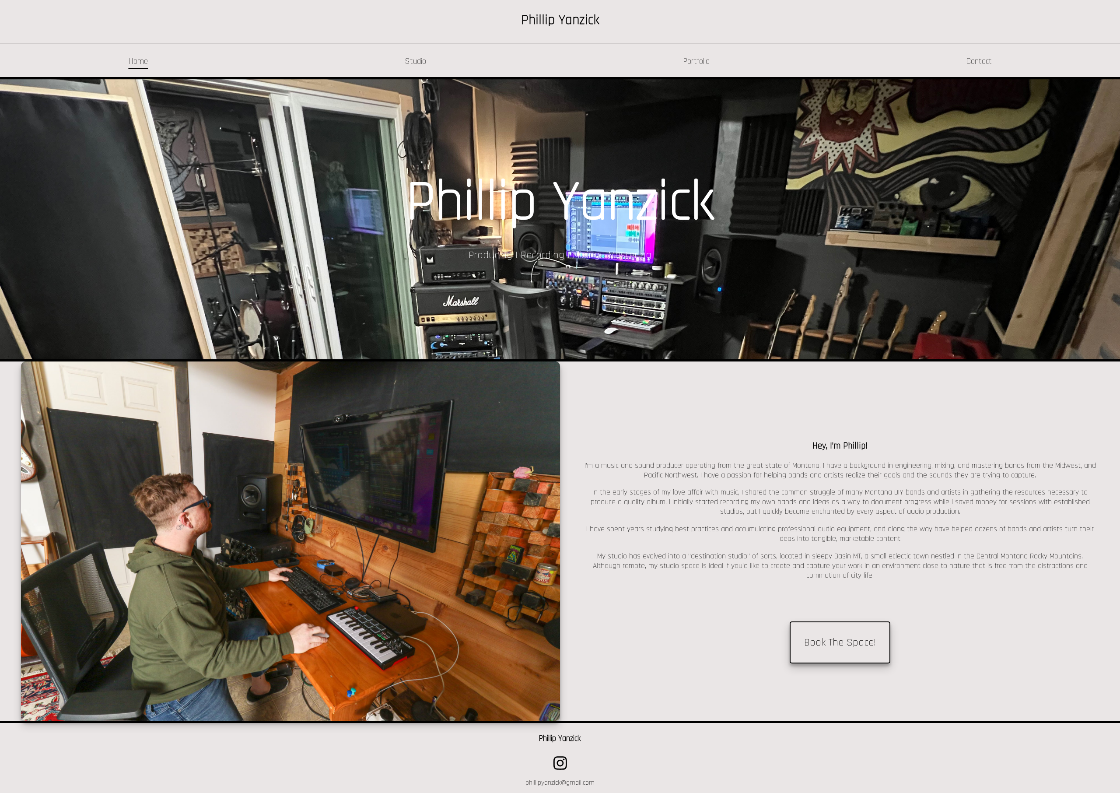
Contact (979, 61)
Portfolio (696, 61)
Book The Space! (840, 642)
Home (138, 61)
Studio (415, 61)
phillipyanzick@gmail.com (560, 782)
